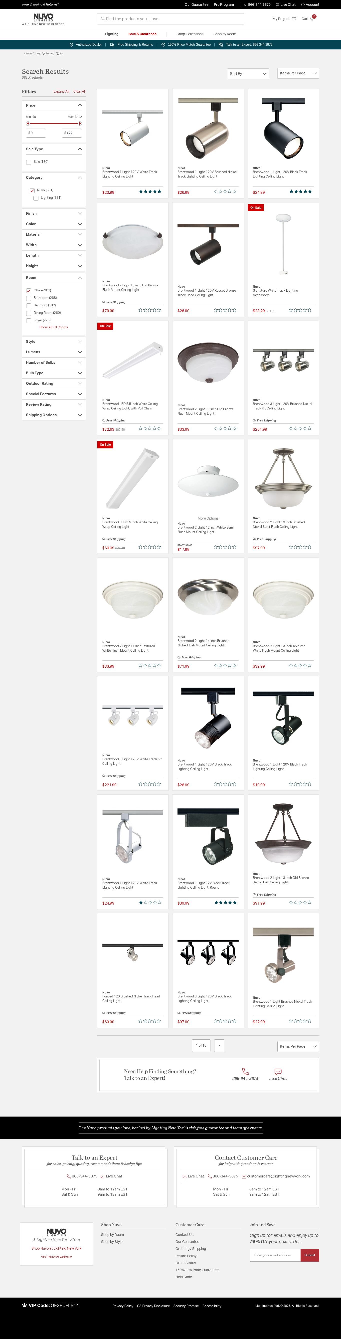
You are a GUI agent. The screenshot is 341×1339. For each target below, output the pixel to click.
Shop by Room (44, 53)
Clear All (79, 91)
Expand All (61, 91)
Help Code (183, 1277)
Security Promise (186, 1306)
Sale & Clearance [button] (143, 34)
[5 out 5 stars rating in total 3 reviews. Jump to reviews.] (226, 902)
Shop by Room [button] (224, 34)
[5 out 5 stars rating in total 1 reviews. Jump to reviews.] (151, 191)
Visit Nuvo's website (56, 1257)
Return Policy (185, 1256)
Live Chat (288, 4)
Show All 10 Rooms (53, 327)
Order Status (185, 1263)
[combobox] (170, 18)
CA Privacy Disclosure (153, 1306)
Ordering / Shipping (190, 1249)
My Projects (282, 19)
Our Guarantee (196, 4)
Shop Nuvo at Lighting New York (56, 1248)
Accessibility (211, 1306)
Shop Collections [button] (190, 34)
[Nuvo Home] (43, 19)
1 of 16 (201, 1045)
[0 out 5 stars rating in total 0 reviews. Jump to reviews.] (226, 191)
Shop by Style (112, 1242)
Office (59, 53)
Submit (310, 1255)
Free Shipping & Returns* (40, 4)
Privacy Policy (123, 1306)
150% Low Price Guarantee (197, 1270)
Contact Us (184, 1235)
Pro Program (224, 4)
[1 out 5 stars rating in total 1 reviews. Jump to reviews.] (151, 902)
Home (28, 53)
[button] (310, 4)
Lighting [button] (112, 34)
